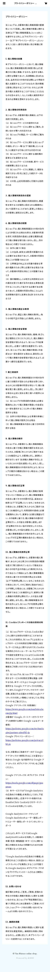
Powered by (22, 958)
